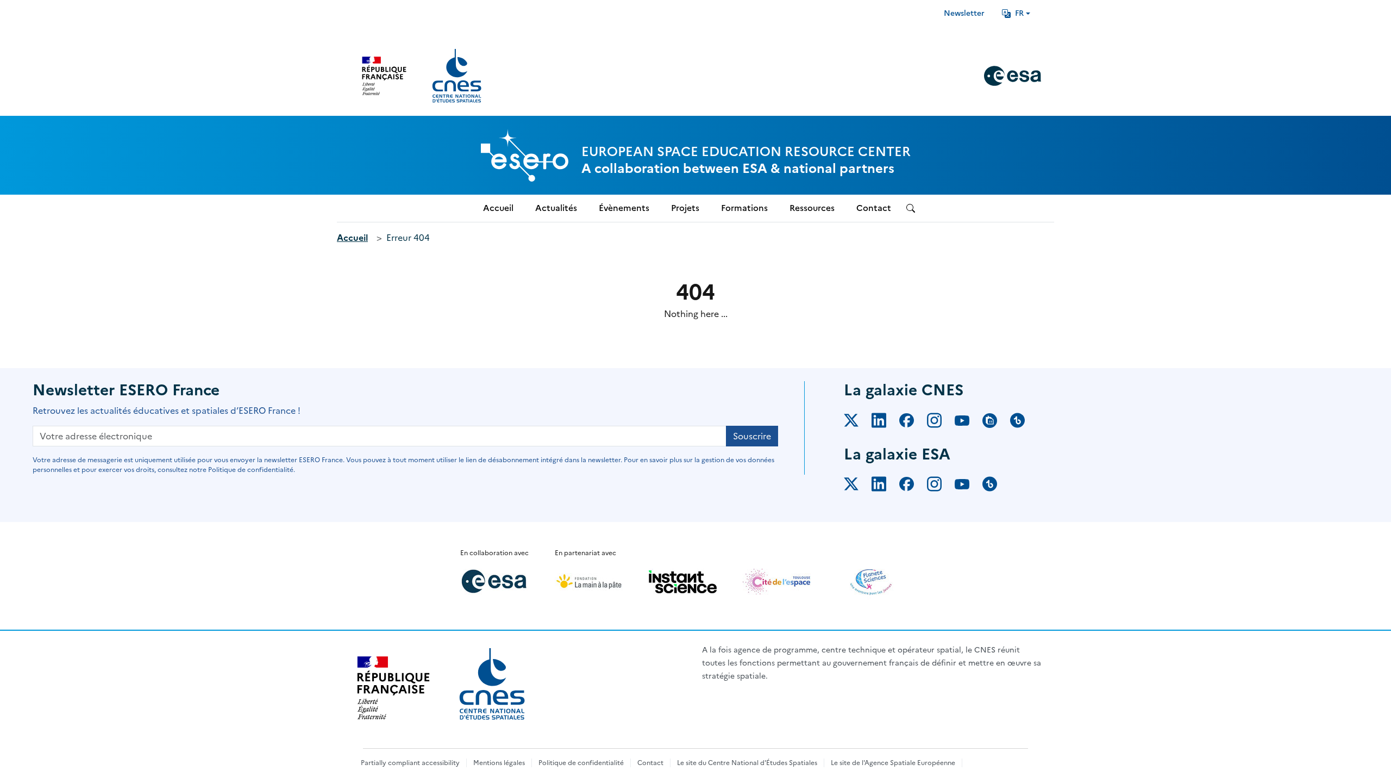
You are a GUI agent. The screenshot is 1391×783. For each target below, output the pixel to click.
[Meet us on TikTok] (1024, 422)
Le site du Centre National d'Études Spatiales (747, 763)
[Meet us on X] (858, 422)
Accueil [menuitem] (498, 208)
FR (1019, 13)
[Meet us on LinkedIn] (885, 422)
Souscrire (752, 436)
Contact (650, 763)
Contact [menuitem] (873, 208)
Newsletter (964, 13)
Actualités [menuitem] (556, 208)
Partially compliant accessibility (410, 763)
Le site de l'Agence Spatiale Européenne (893, 763)
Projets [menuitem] (685, 208)
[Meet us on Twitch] (996, 422)
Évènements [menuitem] (624, 208)
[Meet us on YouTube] (968, 422)
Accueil (352, 237)
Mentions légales (499, 763)
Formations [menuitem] (744, 208)
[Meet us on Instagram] (941, 422)
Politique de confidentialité (581, 763)
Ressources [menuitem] (812, 208)
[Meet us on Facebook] (913, 422)
